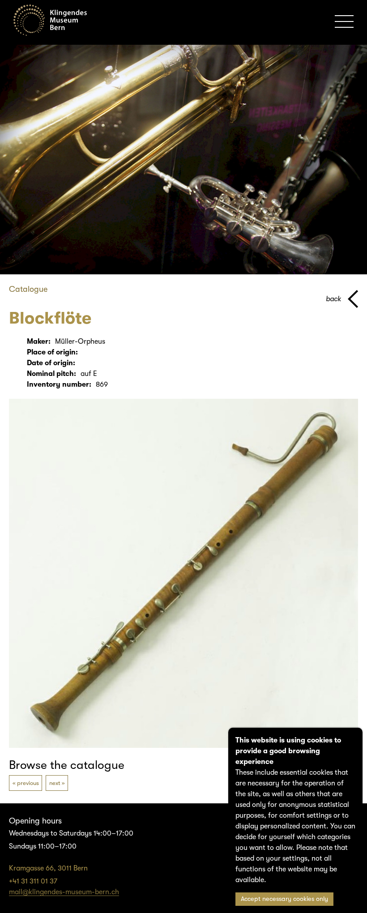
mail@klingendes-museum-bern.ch (64, 892)
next (54, 783)
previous (28, 783)
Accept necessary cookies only (284, 899)
